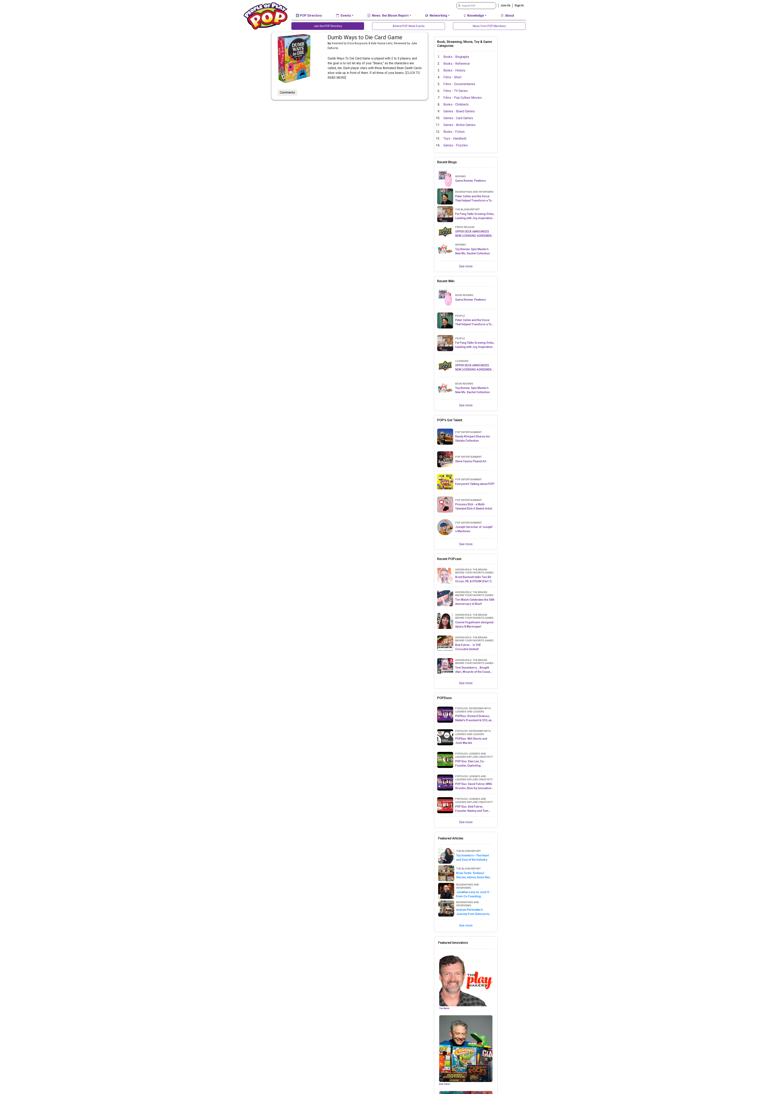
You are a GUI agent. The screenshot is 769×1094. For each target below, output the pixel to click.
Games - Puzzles (455, 145)
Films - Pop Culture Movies (462, 98)
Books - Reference (456, 63)
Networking (438, 15)
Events (345, 15)
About (509, 15)
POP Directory (310, 15)
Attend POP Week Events (409, 26)
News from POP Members (489, 26)
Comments (287, 92)
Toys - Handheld (454, 138)
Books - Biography (456, 57)
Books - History (454, 70)
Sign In (519, 5)
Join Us (505, 5)
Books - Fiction (454, 132)
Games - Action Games (459, 125)
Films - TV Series (455, 91)
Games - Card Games (458, 118)
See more (466, 266)
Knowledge (475, 15)
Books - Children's (456, 104)
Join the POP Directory (328, 26)
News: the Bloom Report (390, 15)
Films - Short (452, 77)
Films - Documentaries (459, 84)
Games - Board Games (459, 111)
